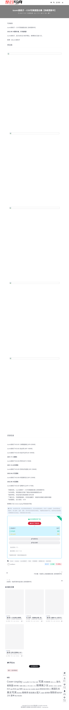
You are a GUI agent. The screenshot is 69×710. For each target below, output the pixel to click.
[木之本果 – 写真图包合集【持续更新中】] (34, 601)
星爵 (11, 689)
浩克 (21, 689)
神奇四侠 (43, 689)
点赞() (59, 564)
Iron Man (33, 682)
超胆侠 (42, 693)
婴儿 (26, 686)
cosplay (20, 504)
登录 (58, 2)
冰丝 (51, 682)
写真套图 (10, 23)
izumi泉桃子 (11, 27)
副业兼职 (35, 542)
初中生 (54, 682)
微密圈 (8, 616)
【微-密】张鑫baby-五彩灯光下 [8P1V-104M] (54, 618)
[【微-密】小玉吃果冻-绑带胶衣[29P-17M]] (14, 601)
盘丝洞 (37, 689)
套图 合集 (22, 686)
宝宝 (31, 686)
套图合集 (30, 13)
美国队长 (55, 688)
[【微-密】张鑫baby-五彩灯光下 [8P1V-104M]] (54, 601)
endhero (12, 564)
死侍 (14, 689)
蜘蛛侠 (25, 692)
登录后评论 (35, 666)
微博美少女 (10, 504)
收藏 (53, 564)
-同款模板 (28, 707)
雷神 (12, 695)
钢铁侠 (53, 692)
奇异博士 (17, 686)
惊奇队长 (56, 686)
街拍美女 (32, 692)
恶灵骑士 (51, 686)
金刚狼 (47, 693)
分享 (47, 564)
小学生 (34, 686)
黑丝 (16, 696)
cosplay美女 (26, 682)
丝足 (37, 682)
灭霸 (24, 689)
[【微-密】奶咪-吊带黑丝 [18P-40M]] (14, 636)
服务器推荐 (23, 707)
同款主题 (35, 705)
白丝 (29, 689)
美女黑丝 (19, 693)
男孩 (27, 689)
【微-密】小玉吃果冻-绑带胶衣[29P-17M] (14, 618)
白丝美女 (33, 689)
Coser (16, 504)
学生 (29, 686)
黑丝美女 (19, 696)
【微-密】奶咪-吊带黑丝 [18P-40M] (14, 653)
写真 (29, 490)
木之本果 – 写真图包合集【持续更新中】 (34, 618)
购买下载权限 (35, 523)
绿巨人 (48, 689)
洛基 (17, 689)
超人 (38, 692)
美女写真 (29, 504)
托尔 (8, 689)
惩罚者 (59, 686)
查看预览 (35, 539)
